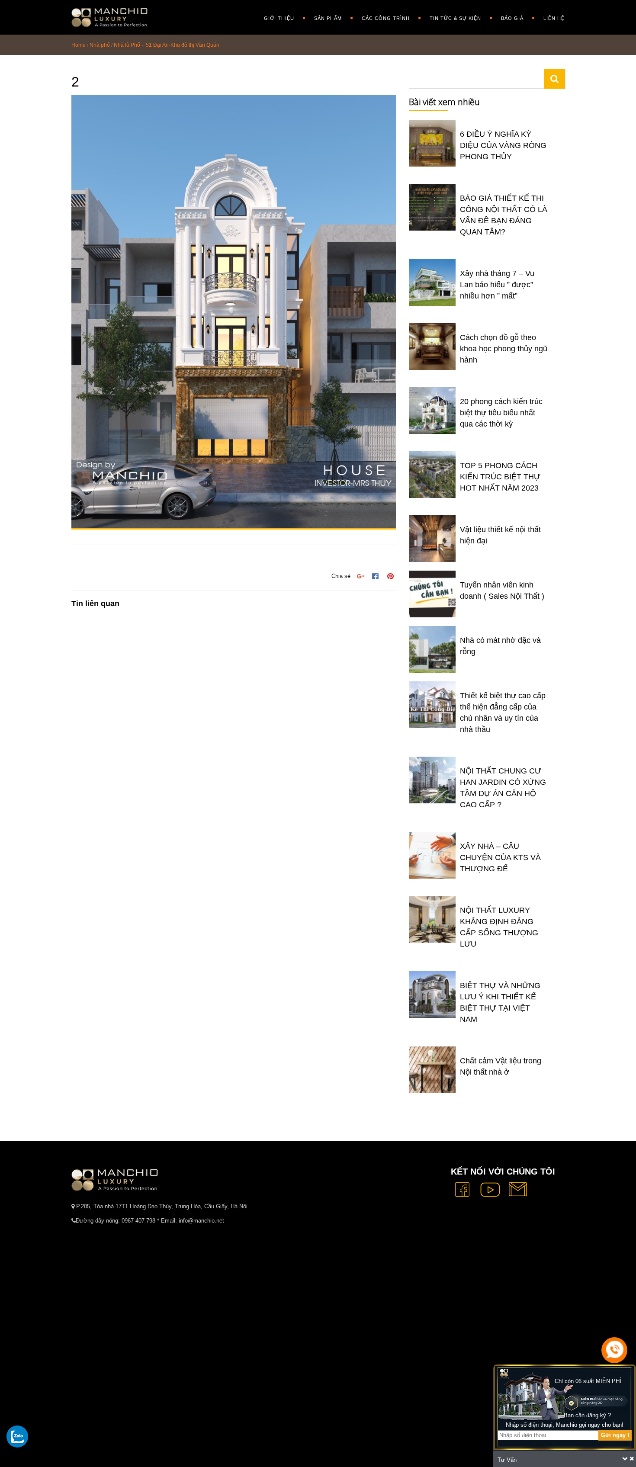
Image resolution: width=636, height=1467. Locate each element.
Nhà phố (100, 45)
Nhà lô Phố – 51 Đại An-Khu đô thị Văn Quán (166, 45)
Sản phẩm (328, 18)
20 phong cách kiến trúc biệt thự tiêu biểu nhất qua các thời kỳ (501, 412)
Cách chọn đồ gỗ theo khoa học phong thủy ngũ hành (503, 348)
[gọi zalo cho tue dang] (17, 1436)
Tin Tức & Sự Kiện (455, 18)
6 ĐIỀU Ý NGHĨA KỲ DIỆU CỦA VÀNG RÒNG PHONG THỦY (503, 145)
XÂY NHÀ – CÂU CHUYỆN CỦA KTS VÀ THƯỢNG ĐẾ (500, 857)
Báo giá (512, 18)
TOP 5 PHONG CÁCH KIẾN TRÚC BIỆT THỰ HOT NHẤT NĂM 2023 (500, 476)
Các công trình (386, 18)
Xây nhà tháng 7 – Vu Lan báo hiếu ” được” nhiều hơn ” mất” (497, 284)
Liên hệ (554, 18)
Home (78, 45)
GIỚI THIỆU (279, 18)
